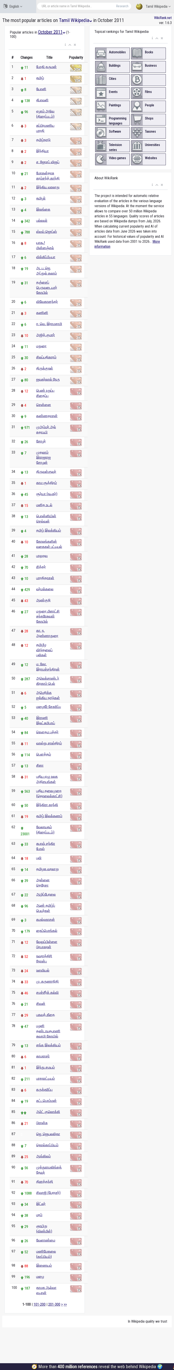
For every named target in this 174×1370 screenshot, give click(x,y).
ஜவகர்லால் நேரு (48, 379)
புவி (38, 858)
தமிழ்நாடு (43, 140)
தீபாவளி (42, 100)
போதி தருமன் (46, 67)
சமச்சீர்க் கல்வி (47, 992)
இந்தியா (42, 151)
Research (122, 6)
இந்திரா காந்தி (47, 805)
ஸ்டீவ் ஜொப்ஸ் (46, 231)
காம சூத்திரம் (46, 483)
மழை (40, 1276)
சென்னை (43, 405)
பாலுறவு (42, 556)
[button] (65, 44)
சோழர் (41, 441)
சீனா (40, 765)
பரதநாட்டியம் (45, 1078)
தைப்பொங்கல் (46, 930)
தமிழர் (41, 198)
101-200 (40, 1304)
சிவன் (40, 1003)
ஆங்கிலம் (43, 1156)
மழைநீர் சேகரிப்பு (48, 706)
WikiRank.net (163, 18)
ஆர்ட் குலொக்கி (48, 1112)
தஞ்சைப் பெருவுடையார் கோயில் (46, 287)
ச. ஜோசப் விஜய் (47, 162)
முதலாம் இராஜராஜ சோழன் (43, 457)
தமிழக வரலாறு (47, 869)
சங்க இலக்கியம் (48, 1045)
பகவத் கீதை (45, 1015)
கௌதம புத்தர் (47, 732)
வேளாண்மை (45, 1240)
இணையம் (44, 1265)
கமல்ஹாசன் (45, 919)
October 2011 (50, 32)
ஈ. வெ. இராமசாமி (49, 324)
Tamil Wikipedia (156, 6)
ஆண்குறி (43, 600)
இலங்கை (43, 209)
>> (65, 1304)
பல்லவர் (41, 220)
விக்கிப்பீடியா (45, 257)
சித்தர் (41, 567)
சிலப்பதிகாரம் (46, 357)
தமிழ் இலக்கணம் (49, 816)
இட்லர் (41, 1204)
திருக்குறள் (44, 368)
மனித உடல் (44, 505)
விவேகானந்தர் (47, 301)
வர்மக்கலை (44, 589)
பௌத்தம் (43, 754)
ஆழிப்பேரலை (46, 894)
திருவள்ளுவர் (46, 471)
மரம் (39, 1215)
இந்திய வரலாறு (47, 187)
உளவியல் (42, 970)
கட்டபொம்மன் (46, 1100)
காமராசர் (43, 1056)
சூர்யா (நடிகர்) (46, 494)
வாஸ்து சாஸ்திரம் (49, 743)
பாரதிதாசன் (45, 578)
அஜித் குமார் (45, 335)
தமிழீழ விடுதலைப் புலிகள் (44, 650)
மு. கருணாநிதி (47, 981)
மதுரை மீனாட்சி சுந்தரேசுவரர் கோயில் (48, 616)
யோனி (41, 89)
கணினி (42, 313)
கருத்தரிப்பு (44, 1089)
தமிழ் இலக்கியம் (48, 530)
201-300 (54, 1304)
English (14, 6)
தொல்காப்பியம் (47, 1145)
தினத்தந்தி (44, 1181)
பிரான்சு (42, 1123)
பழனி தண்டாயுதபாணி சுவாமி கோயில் (48, 1031)
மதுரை (41, 346)
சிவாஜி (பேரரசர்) (48, 1192)
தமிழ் (40, 78)
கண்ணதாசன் (47, 416)
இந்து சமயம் (45, 1067)
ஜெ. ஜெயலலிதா (48, 1134)
